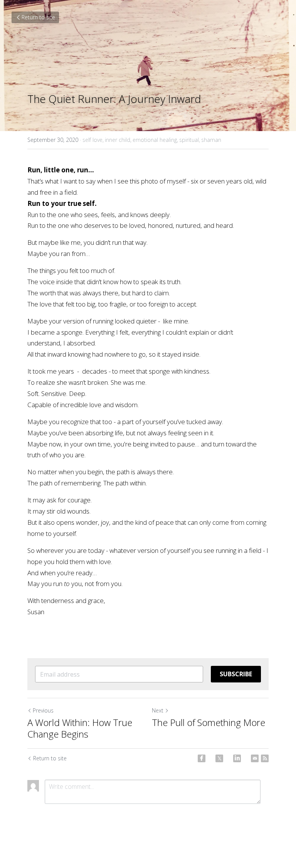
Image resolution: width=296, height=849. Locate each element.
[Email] (255, 758)
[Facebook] (201, 758)
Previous (43, 710)
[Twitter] (219, 758)
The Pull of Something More (208, 722)
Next (157, 710)
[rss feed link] (265, 758)
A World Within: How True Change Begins (79, 728)
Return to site (38, 17)
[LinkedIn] (237, 758)
